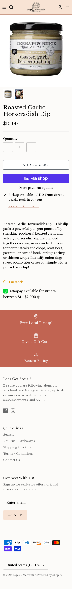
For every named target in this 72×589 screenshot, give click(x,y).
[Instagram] (13, 410)
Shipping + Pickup (17, 447)
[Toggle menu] (4, 7)
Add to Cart (36, 165)
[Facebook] (5, 410)
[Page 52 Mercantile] (36, 7)
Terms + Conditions (18, 454)
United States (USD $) (23, 565)
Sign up (15, 515)
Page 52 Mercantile (24, 575)
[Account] (58, 7)
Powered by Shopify (49, 575)
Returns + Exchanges (19, 441)
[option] (36, 51)
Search (8, 434)
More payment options (36, 188)
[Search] (13, 7)
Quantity (10, 139)
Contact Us (11, 460)
